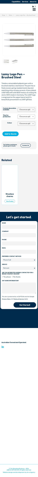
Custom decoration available (9, 109)
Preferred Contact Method (11, 256)
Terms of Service (19, 299)
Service (4, 264)
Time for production (7, 116)
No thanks (16, 277)
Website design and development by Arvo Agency (19, 472)
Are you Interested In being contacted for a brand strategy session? (17, 273)
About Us (33, 2)
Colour (9, 123)
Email (4, 248)
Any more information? (10, 281)
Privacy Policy (6, 299)
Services (25, 2)
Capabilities (16, 2)
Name (4, 223)
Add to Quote (10, 134)
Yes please (7, 277)
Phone (4, 239)
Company (5, 231)
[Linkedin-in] (2, 347)
